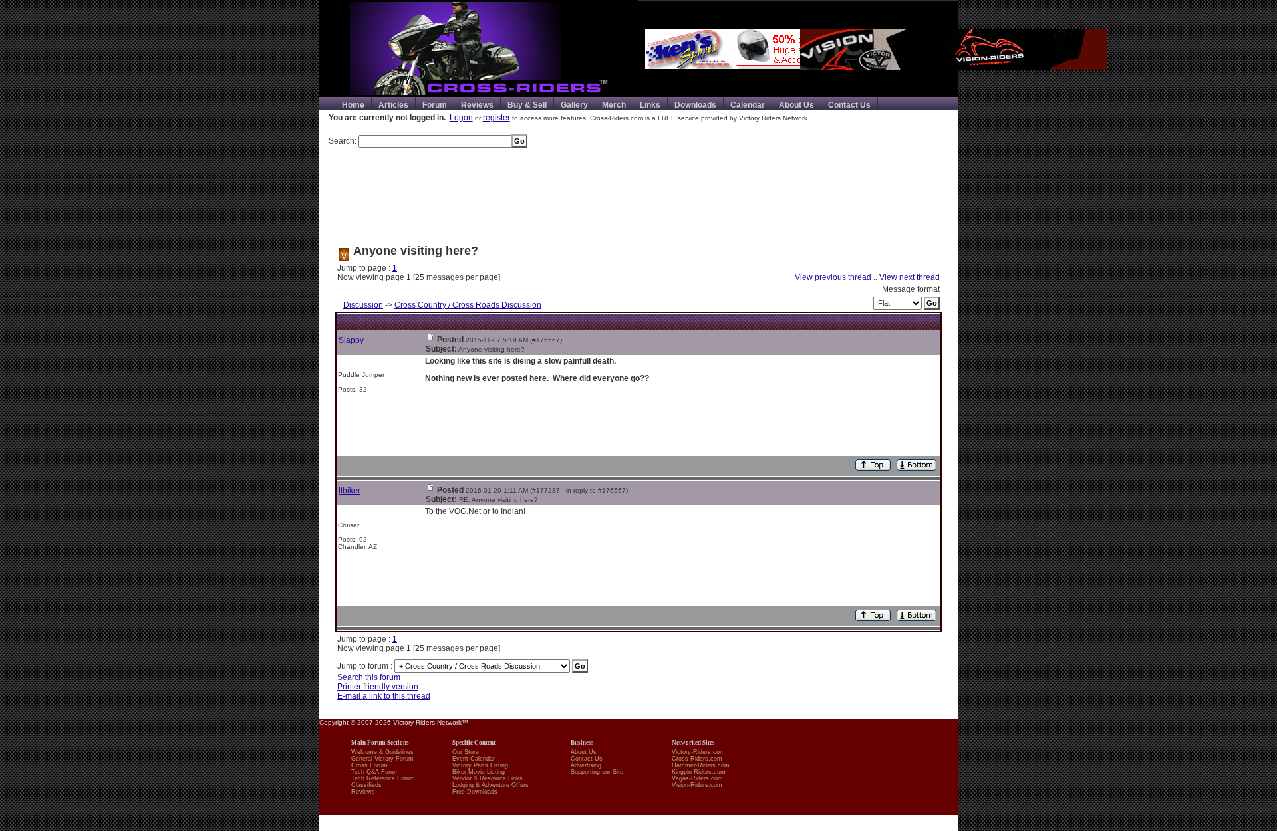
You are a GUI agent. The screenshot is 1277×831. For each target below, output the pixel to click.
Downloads (695, 105)
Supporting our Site (597, 772)
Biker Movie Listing (478, 772)
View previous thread (833, 277)
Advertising (586, 765)
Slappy (351, 340)
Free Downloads (474, 791)
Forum (434, 105)
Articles (393, 105)
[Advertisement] (638, 191)
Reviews (477, 105)
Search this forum (368, 677)
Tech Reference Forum (383, 778)
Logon (461, 117)
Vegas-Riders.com (697, 778)
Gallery (574, 105)
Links (650, 105)
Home (353, 105)
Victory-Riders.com (698, 752)
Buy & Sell (527, 105)
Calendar (747, 105)
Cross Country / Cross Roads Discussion (467, 305)
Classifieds (366, 785)
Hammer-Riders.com (701, 765)
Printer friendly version (377, 686)
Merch (614, 105)
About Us (796, 105)
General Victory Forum (382, 758)
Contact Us (849, 105)
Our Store (465, 752)
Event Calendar (473, 758)
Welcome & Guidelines (382, 752)
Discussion (363, 305)
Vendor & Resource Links (487, 778)
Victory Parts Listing (480, 765)
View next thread (909, 277)
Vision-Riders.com (697, 785)
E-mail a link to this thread (383, 696)
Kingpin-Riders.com (699, 772)
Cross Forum (369, 765)
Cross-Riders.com (697, 758)
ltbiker (349, 490)
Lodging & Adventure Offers (490, 785)
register (496, 117)
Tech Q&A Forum (375, 772)
